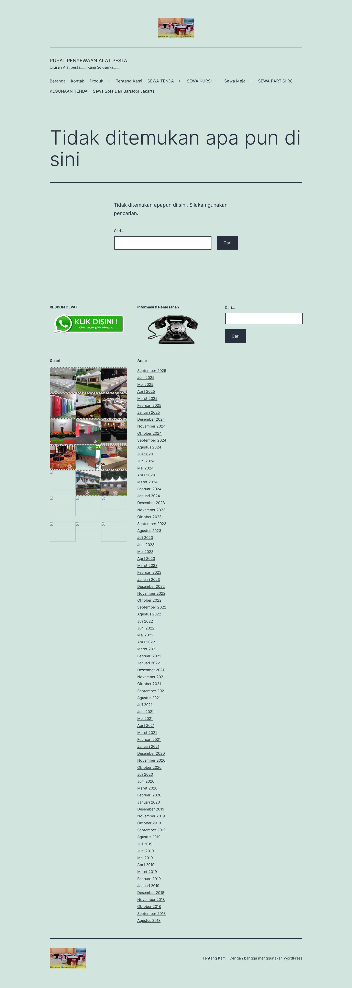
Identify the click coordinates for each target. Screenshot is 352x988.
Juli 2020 (145, 774)
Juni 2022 (145, 628)
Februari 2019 (149, 879)
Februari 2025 (149, 405)
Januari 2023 (148, 579)
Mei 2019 (145, 858)
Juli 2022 (145, 621)
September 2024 (151, 440)
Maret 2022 (147, 649)
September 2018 (151, 913)
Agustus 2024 (149, 447)
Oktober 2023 (149, 517)
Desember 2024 (151, 419)
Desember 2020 (151, 753)
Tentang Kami (129, 81)
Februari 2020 (149, 795)
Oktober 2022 (149, 600)
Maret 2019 (147, 872)
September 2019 (151, 830)
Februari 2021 (149, 739)
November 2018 (151, 899)
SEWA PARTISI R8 (275, 81)
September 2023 (151, 524)
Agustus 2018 (149, 920)
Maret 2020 (147, 788)
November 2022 (151, 593)
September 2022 (151, 607)
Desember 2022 (151, 586)
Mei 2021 (145, 718)
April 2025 (146, 391)
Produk (96, 81)
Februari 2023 (149, 572)
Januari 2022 (148, 663)
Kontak (77, 81)
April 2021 (145, 725)
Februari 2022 (149, 656)
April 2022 (146, 642)
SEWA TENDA (160, 81)
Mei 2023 (145, 551)
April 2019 (145, 865)
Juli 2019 (144, 844)
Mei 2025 (145, 384)
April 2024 (146, 475)
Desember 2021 (150, 670)
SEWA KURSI (199, 81)
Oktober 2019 (149, 823)
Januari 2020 (148, 802)
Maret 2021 (147, 732)
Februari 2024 (149, 489)
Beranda (58, 81)
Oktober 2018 (149, 906)
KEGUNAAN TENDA (69, 91)
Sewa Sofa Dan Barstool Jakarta (124, 91)
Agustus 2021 (149, 698)
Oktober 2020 (149, 767)
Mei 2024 (145, 468)
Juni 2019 (145, 851)
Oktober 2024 (149, 433)
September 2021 (151, 691)
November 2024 (151, 426)
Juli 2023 (145, 537)
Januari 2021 (148, 746)
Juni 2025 (145, 377)
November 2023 (151, 510)
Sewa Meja (234, 81)
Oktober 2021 (149, 684)
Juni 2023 (145, 545)
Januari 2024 (148, 496)
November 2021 (151, 677)
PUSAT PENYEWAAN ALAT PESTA (88, 61)
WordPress (293, 958)
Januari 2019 (148, 886)
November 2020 (151, 760)
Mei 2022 (145, 635)
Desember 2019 (150, 809)
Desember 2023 (151, 503)
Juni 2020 (145, 781)
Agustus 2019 (149, 837)
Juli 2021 (144, 705)
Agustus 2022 (149, 614)
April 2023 (146, 558)
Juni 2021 (145, 711)
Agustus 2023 (149, 531)
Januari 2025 (148, 412)
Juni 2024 (146, 461)
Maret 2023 (147, 565)
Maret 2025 (147, 398)
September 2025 (151, 370)
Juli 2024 (145, 454)
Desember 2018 (150, 892)
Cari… (119, 231)
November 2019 (151, 816)
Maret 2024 (147, 482)
